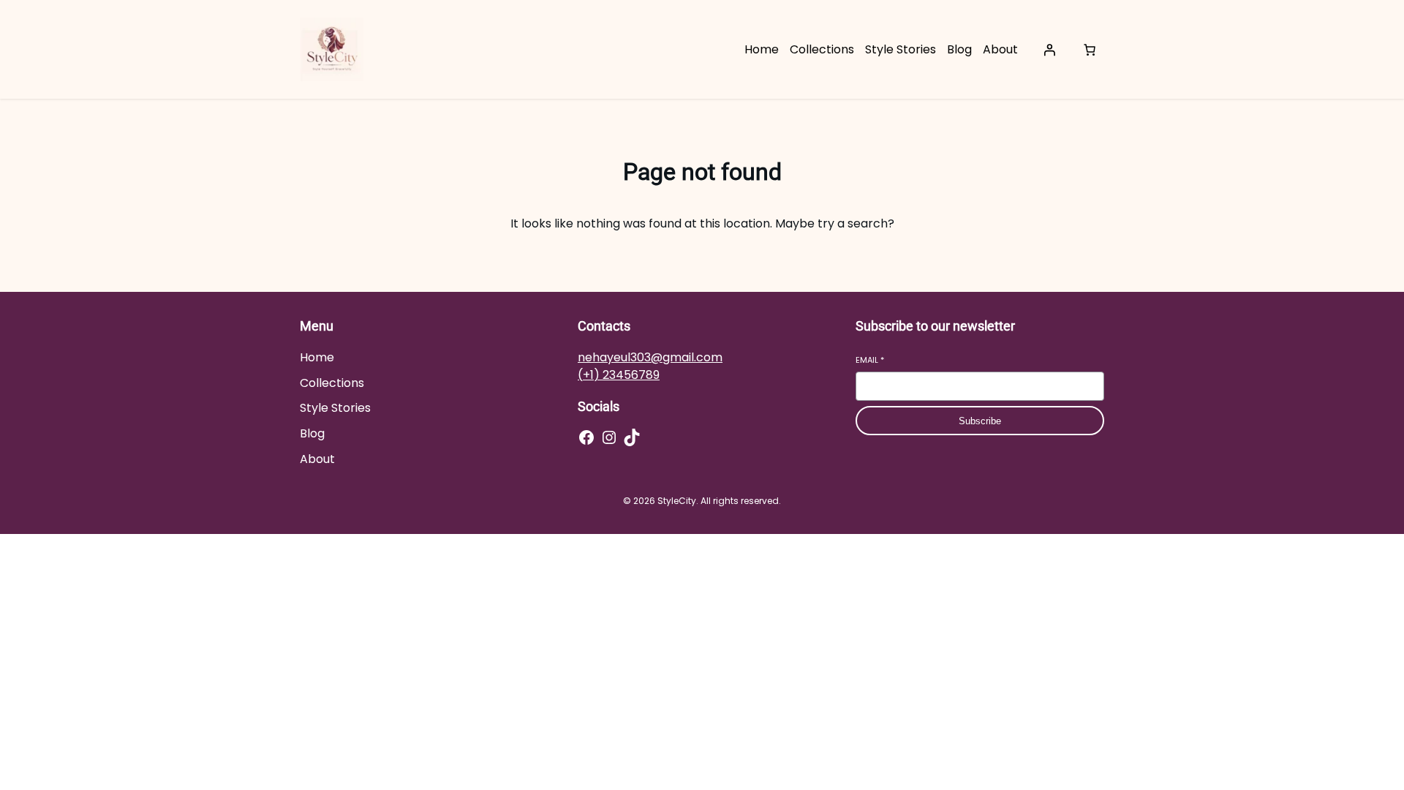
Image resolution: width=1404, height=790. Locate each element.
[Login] (1049, 49)
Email (870, 360)
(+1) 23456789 (619, 374)
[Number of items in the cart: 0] (1089, 49)
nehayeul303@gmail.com (650, 357)
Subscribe (980, 420)
